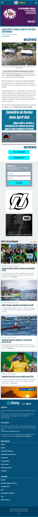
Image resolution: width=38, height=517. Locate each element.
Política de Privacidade (23, 436)
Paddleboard (5, 486)
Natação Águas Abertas (9, 483)
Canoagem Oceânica (7, 493)
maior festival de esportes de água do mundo (18, 71)
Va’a (2, 496)
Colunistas (4, 457)
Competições (5, 461)
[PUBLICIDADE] (19, 201)
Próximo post (19, 158)
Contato (4, 471)
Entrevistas (5, 464)
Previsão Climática (7, 451)
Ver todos (33, 242)
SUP (2, 490)
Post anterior (19, 152)
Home (3, 444)
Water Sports (5, 499)
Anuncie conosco (6, 467)
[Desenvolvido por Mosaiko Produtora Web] (19, 514)
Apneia (3, 480)
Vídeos (3, 448)
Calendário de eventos (8, 454)
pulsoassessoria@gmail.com (10, 431)
